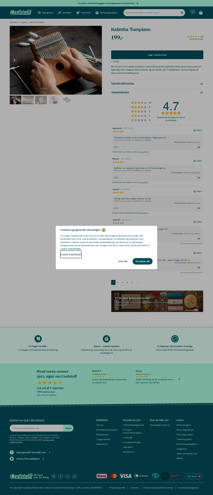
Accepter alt (142, 261)
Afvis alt (122, 261)
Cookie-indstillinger (70, 254)
